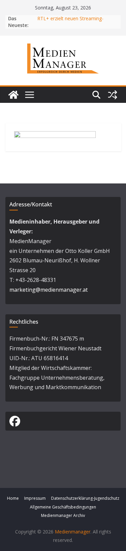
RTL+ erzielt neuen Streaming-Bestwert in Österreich (70, 21)
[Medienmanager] (13, 95)
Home (13, 498)
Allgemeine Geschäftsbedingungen (63, 507)
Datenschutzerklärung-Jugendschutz (85, 498)
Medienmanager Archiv (63, 515)
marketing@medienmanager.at (48, 289)
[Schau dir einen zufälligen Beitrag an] (112, 95)
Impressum (35, 498)
